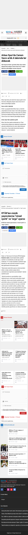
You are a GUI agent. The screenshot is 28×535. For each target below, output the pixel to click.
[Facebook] (2, 489)
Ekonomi (9, 206)
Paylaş (5, 71)
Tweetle (13, 71)
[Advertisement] (14, 15)
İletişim (3, 499)
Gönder (20, 71)
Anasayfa (3, 48)
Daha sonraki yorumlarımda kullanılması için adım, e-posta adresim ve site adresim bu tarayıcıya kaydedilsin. (14, 186)
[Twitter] (5, 489)
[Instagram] (8, 489)
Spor (8, 48)
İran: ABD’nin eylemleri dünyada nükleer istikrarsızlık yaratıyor (17, 41)
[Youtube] (11, 489)
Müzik (4, 310)
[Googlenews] (14, 489)
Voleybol (12, 48)
